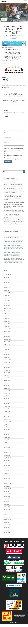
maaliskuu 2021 (7, 390)
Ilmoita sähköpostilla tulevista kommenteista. (13, 155)
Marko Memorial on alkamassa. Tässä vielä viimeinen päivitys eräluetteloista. (13, 220)
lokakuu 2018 (7, 465)
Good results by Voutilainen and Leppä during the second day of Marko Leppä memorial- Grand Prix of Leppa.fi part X (12, 196)
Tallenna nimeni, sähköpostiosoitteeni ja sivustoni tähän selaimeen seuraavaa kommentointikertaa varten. (14, 150)
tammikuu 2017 (7, 519)
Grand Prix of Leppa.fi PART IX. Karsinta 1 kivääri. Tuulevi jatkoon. (14, 100)
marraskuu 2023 (7, 308)
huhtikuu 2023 (7, 326)
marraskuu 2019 (7, 432)
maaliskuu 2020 (7, 421)
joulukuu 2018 (7, 460)
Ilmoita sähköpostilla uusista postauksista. (12, 159)
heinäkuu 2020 (7, 411)
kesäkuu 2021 (7, 383)
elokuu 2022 (6, 347)
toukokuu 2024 (7, 293)
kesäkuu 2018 (7, 476)
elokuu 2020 (6, 409)
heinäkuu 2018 (7, 473)
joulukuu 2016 (7, 522)
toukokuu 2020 (7, 416)
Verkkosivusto (6, 142)
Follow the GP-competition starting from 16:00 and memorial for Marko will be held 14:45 (13, 206)
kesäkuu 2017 (7, 506)
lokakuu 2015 (7, 532)
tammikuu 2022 (7, 365)
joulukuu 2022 (7, 336)
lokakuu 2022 (7, 341)
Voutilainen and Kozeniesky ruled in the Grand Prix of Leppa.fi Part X (13, 187)
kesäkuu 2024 (7, 290)
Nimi (5, 132)
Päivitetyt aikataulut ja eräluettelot (11, 224)
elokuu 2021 (6, 378)
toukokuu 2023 (7, 323)
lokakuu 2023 (7, 311)
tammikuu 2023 (7, 334)
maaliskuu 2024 (7, 298)
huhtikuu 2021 (7, 388)
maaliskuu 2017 (7, 514)
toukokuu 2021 (7, 385)
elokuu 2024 (6, 285)
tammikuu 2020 (7, 427)
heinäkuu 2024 (7, 287)
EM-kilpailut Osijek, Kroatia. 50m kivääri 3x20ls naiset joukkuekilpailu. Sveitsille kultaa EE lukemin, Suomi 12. (14, 241)
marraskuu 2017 (7, 494)
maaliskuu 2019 (7, 452)
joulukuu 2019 (7, 429)
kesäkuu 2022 (7, 352)
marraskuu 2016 (7, 525)
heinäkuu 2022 (7, 349)
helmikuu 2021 (7, 393)
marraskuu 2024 (7, 280)
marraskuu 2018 (7, 463)
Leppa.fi (3, 1)
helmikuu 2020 (7, 424)
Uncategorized (7, 87)
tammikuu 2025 (7, 274)
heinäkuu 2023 (7, 318)
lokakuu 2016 (7, 527)
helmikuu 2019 (7, 455)
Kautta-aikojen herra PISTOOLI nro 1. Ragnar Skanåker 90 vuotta (14, 236)
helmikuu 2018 (7, 486)
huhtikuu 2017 (7, 512)
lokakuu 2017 (7, 496)
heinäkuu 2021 (7, 380)
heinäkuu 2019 (7, 442)
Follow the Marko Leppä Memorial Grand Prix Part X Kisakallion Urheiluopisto (13, 215)
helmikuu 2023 (7, 331)
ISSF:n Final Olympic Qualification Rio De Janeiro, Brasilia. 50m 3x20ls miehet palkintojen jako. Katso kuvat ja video (13, 248)
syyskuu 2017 (7, 499)
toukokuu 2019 (7, 447)
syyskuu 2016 (7, 530)
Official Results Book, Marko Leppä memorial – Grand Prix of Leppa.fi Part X (14, 183)
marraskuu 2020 (7, 401)
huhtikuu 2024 (7, 295)
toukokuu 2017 (7, 509)
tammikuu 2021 (7, 396)
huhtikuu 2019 (7, 450)
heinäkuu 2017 (7, 504)
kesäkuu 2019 (7, 445)
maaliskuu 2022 (7, 360)
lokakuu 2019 (7, 434)
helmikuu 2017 (7, 517)
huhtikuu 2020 (7, 419)
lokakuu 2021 (7, 372)
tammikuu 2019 (7, 458)
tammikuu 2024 (7, 303)
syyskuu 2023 (7, 313)
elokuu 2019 (6, 439)
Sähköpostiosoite (7, 137)
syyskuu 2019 (7, 437)
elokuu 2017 (6, 501)
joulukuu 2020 (7, 398)
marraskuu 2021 (7, 370)
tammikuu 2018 (7, 488)
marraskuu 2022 (7, 339)
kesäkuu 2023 (7, 321)
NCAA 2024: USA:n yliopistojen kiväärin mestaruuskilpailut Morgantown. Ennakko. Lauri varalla (12, 254)
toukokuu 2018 (7, 478)
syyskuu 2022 (7, 344)
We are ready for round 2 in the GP (11, 202)
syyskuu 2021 (7, 375)
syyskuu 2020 (7, 406)
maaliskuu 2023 (7, 329)
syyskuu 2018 (7, 468)
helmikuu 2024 (7, 300)
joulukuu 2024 (7, 277)
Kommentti (6, 116)
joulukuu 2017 (7, 491)
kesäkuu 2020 (7, 414)
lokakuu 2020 (7, 403)
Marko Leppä (16, 35)
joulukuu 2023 (7, 305)
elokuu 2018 (6, 470)
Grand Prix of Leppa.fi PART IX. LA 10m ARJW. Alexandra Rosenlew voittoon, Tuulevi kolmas (14, 95)
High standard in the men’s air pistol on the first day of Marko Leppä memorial (13, 210)
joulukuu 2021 (7, 367)
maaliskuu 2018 (7, 483)
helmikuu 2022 (7, 362)
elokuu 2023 (6, 316)
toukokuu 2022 (7, 354)
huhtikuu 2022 (7, 357)
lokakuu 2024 (7, 282)
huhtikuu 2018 (7, 481)
